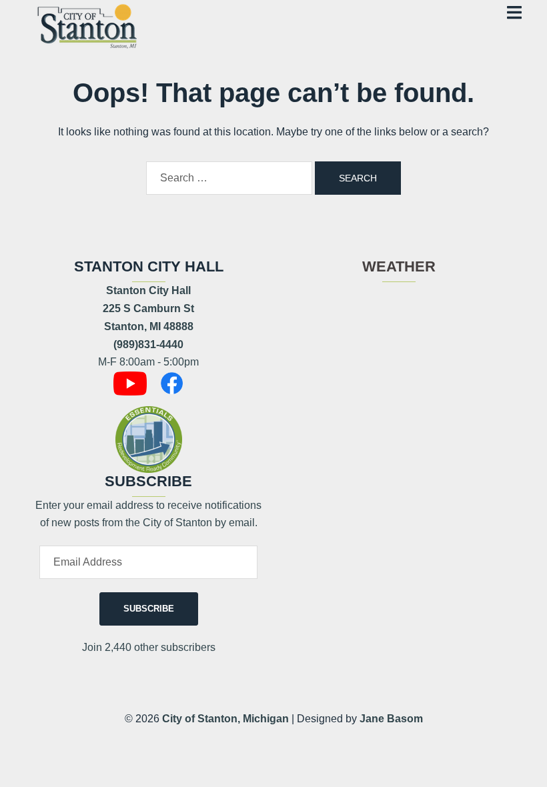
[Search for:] (229, 178)
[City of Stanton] (86, 24)
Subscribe (148, 609)
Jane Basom (391, 718)
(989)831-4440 (148, 344)
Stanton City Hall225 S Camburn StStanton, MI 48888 (148, 308)
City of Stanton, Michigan (225, 718)
